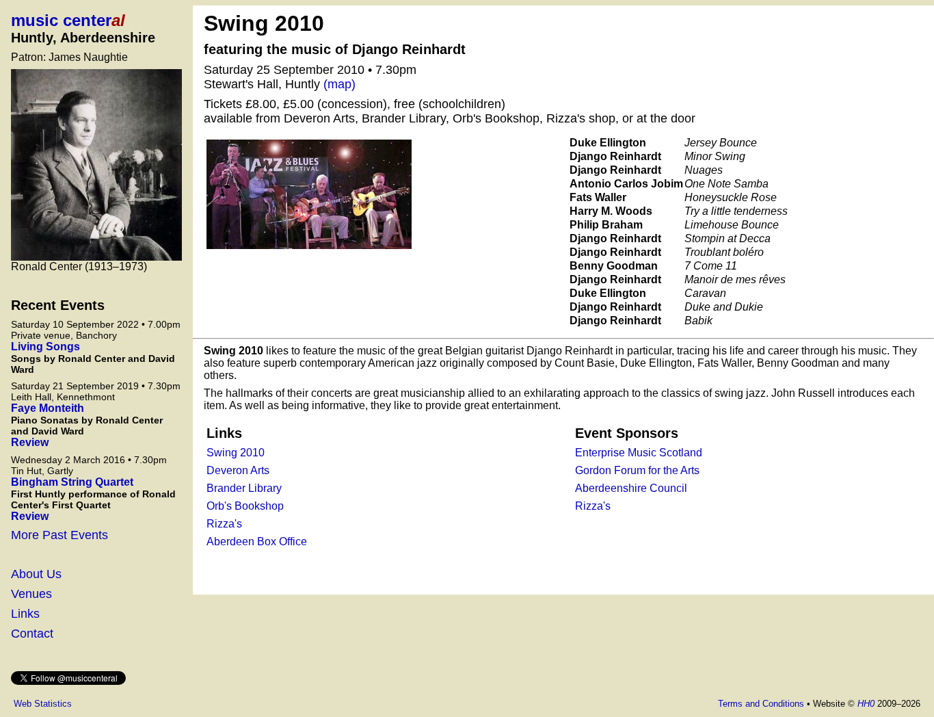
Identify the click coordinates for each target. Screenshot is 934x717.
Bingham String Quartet (72, 482)
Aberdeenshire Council (631, 488)
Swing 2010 (235, 452)
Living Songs (45, 346)
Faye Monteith (47, 408)
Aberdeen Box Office (256, 541)
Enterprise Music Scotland (638, 452)
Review (30, 442)
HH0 (866, 704)
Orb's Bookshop (245, 506)
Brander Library (244, 488)
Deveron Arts (237, 470)
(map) (339, 84)
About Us (36, 574)
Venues (31, 594)
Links (25, 614)
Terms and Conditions (761, 704)
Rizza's (224, 524)
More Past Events (59, 535)
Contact (32, 633)
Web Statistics (43, 704)
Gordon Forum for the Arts (637, 470)
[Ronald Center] (96, 165)
